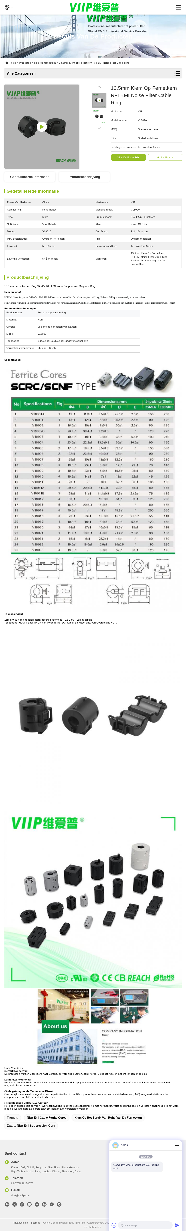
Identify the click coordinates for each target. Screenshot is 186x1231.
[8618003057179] (51, 1205)
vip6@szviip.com (20, 1195)
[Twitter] (14, 1205)
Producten (25, 62)
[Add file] (114, 1225)
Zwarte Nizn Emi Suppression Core (31, 1125)
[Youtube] (36, 1205)
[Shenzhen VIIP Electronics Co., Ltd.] (94, 7)
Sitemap (35, 1222)
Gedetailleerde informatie (29, 177)
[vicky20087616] (59, 1205)
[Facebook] (22, 1205)
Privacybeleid (20, 1222)
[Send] (177, 1225)
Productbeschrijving (84, 177)
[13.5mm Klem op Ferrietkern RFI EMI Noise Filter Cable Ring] (41, 127)
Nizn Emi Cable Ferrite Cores (46, 1117)
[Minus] (177, 1145)
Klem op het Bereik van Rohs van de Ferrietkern (108, 1117)
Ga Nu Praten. (165, 157)
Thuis (12, 62)
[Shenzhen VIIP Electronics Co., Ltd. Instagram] (29, 1205)
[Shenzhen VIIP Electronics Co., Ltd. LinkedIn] (44, 1205)
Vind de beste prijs (129, 157)
